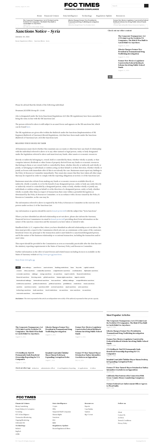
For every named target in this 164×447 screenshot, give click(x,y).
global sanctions (49, 277)
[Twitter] (28, 47)
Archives (121, 418)
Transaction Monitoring (23, 417)
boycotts (79, 267)
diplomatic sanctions (91, 271)
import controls (80, 277)
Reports (87, 406)
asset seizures (48, 267)
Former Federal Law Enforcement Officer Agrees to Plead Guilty (127, 385)
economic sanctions (23, 274)
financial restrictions (84, 274)
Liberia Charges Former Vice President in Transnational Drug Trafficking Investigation (83, 21)
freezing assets (36, 277)
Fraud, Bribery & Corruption (25, 409)
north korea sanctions (23, 283)
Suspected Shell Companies (62, 412)
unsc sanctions (75, 290)
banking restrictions (61, 267)
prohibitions (67, 283)
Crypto (55, 406)
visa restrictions (37, 293)
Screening (19, 412)
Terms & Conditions (124, 420)
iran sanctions (56, 280)
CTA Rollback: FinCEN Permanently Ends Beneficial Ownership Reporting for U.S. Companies (28, 356)
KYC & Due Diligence (22, 414)
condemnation (77, 271)
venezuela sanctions (23, 293)
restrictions (77, 283)
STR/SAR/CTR (20, 423)
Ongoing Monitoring (22, 420)
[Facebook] (33, 47)
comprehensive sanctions (61, 271)
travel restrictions (51, 290)
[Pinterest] (38, 47)
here (28, 127)
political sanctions (55, 283)
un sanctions (63, 290)
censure (19, 271)
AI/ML (18, 434)
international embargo (23, 280)
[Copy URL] (43, 47)
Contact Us (121, 415)
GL (145, 441)
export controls (69, 274)
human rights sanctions (64, 277)
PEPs (54, 409)
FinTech (18, 428)
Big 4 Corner (89, 414)
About (120, 412)
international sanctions (41, 280)
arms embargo (26, 267)
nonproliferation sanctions (85, 280)
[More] (48, 47)
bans (72, 267)
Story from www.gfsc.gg (25, 260)
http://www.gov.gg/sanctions (50, 254)
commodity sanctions (44, 271)
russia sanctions (89, 283)
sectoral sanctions (57, 287)
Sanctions (56, 417)
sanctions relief (44, 287)
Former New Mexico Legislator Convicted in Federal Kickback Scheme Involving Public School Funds (130, 21)
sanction (19, 287)
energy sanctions (45, 274)
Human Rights (57, 414)
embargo (35, 274)
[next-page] (146, 26)
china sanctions (29, 271)
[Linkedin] (23, 47)
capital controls (89, 267)
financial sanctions (22, 277)
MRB (54, 423)
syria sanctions (83, 287)
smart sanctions (70, 287)
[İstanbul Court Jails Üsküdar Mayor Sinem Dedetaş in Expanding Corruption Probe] (59, 345)
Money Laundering (22, 406)
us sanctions (86, 290)
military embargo (68, 280)
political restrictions (40, 283)
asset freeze (37, 267)
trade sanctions (38, 290)
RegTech (18, 431)
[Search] (146, 5)
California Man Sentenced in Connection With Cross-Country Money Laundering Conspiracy (125, 377)
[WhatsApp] (18, 47)
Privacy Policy (122, 423)
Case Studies (89, 409)
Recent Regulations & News (24, 41)
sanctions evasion (30, 287)
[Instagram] (122, 407)
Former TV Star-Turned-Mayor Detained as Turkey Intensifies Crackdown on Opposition (88, 355)
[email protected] (59, 211)
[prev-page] (17, 26)
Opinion (87, 412)
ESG (54, 420)
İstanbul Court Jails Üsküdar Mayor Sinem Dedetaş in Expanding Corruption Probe (57, 355)
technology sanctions (23, 290)
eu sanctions (58, 274)
